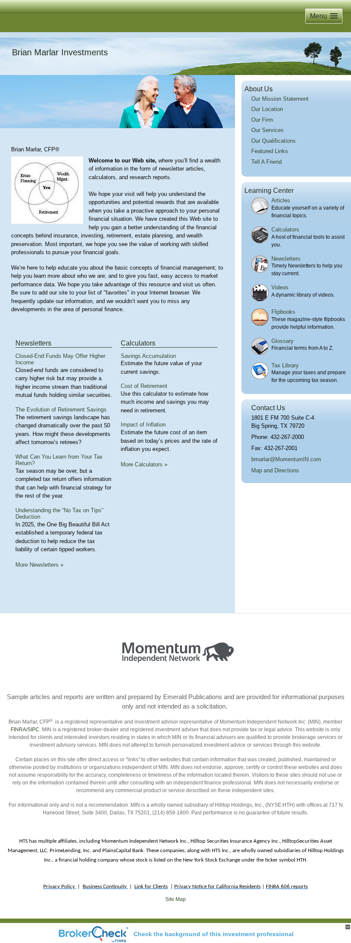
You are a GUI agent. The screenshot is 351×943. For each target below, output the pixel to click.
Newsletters (33, 343)
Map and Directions (275, 470)
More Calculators (144, 464)
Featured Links (269, 151)
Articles (280, 200)
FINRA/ (19, 730)
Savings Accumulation (148, 356)
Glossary (282, 341)
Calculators (138, 343)
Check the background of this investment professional (214, 934)
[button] (323, 16)
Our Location (267, 109)
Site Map (175, 899)
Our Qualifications (273, 141)
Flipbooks (283, 312)
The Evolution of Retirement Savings (61, 409)
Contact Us (268, 407)
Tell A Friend (266, 162)
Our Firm (262, 120)
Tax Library (285, 365)
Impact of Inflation (143, 424)
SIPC (33, 730)
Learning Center (269, 190)
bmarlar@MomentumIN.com (286, 459)
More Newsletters (39, 565)
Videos (280, 287)
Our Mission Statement (280, 99)
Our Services (267, 130)
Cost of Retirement (144, 386)
